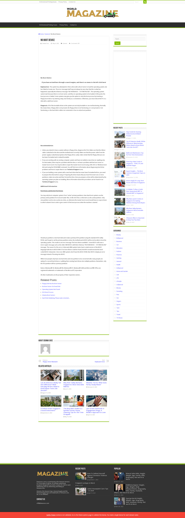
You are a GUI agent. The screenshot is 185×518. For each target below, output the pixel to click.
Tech (117, 308)
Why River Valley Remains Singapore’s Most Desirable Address (73, 385)
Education (119, 248)
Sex (117, 298)
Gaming (118, 258)
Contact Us (72, 2)
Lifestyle (119, 281)
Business (119, 241)
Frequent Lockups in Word (85, 483)
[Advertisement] (74, 61)
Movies (118, 288)
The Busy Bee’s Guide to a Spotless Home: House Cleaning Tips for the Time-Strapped (73, 411)
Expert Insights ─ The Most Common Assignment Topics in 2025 (135, 173)
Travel (118, 314)
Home (42, 34)
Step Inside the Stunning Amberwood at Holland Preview (133, 134)
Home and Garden (122, 271)
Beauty (118, 235)
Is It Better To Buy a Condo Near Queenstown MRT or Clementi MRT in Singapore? (134, 191)
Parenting (119, 291)
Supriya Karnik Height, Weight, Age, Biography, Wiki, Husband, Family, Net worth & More (136, 501)
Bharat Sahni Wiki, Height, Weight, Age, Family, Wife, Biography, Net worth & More (135, 476)
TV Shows (119, 318)
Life (117, 278)
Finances (119, 255)
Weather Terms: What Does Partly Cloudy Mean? (96, 384)
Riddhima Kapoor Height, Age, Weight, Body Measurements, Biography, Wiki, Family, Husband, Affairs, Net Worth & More (130, 489)
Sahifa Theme (50, 515)
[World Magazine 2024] (92, 12)
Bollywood (119, 238)
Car (117, 245)
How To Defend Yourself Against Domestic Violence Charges (97, 475)
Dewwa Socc (45, 43)
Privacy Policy (63, 2)
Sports (118, 304)
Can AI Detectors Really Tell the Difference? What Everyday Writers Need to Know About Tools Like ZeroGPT (51, 386)
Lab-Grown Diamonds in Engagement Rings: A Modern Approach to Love (96, 410)
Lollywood (119, 284)
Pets (117, 294)
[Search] (145, 2)
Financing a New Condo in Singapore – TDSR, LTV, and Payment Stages (134, 163)
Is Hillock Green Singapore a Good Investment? (50, 409)
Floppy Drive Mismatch (50, 361)
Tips (117, 311)
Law (117, 274)
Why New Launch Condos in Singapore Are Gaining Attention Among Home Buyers (135, 201)
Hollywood (119, 268)
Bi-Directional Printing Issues (48, 2)
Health (118, 264)
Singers (118, 301)
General (47, 34)
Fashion (118, 251)
